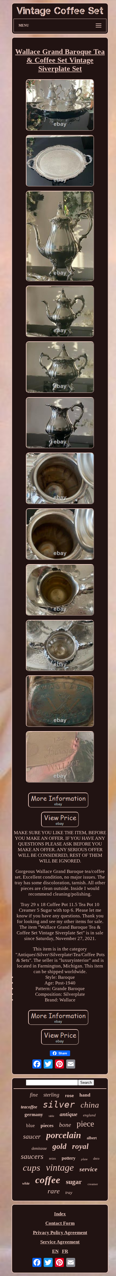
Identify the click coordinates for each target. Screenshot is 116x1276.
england (89, 1115)
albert (92, 1138)
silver (59, 1104)
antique (68, 1114)
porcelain (63, 1135)
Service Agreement (60, 1242)
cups (31, 1167)
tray (68, 1192)
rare (54, 1191)
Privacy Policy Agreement (60, 1232)
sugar (74, 1181)
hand (84, 1095)
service (88, 1169)
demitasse (39, 1148)
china (90, 1104)
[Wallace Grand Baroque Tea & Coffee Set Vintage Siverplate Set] (60, 106)
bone (65, 1124)
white (26, 1183)
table (51, 1115)
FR (65, 1251)
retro (52, 1158)
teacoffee (29, 1106)
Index (60, 1214)
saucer (32, 1136)
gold (59, 1146)
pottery (68, 1158)
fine (34, 1095)
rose (69, 1095)
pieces (47, 1125)
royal (80, 1146)
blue (30, 1125)
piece (85, 1123)
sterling (51, 1095)
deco (96, 1159)
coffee (47, 1179)
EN (55, 1251)
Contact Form (60, 1223)
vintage (60, 1167)
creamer (93, 1184)
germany (33, 1114)
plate (84, 1159)
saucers (32, 1156)
